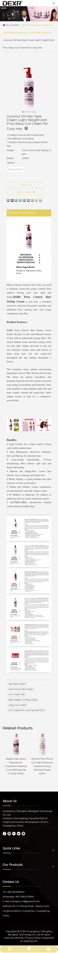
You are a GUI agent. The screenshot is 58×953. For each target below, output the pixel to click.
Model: (10, 150)
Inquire (24, 185)
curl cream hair (16, 694)
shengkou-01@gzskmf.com (25, 901)
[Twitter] (14, 833)
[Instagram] (23, 833)
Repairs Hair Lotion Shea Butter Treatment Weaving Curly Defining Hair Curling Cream (16, 766)
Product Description (22, 212)
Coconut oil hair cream (20, 689)
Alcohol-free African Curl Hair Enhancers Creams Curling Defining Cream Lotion (42, 766)
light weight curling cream (22, 699)
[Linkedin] (9, 833)
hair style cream (16, 684)
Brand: (10, 158)
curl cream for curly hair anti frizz (26, 710)
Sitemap (19, 938)
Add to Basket (24, 192)
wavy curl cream (17, 705)
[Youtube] (18, 833)
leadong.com (31, 941)
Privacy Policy (32, 938)
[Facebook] (4, 833)
